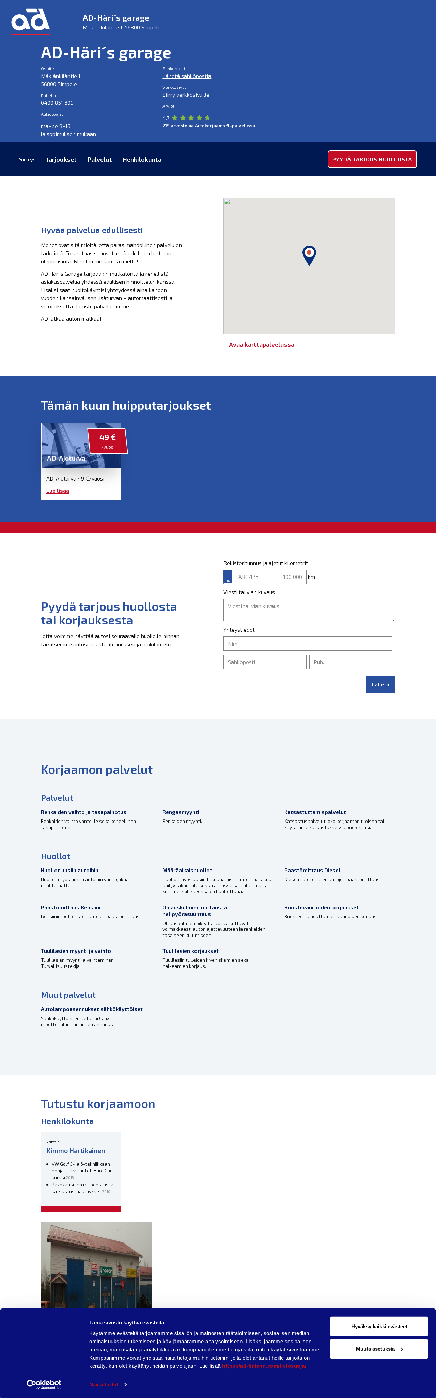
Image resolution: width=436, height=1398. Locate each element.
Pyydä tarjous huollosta (372, 159)
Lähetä (380, 684)
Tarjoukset (61, 159)
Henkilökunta (142, 159)
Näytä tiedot (103, 1384)
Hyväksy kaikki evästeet (379, 1326)
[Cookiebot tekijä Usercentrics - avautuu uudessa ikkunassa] (44, 1385)
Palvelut (100, 159)
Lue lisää (57, 490)
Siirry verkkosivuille (185, 94)
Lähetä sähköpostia (186, 75)
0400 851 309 (57, 102)
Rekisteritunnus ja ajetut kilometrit (265, 562)
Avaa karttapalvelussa (261, 344)
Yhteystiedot (239, 629)
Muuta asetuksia (375, 1348)
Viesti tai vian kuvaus (249, 592)
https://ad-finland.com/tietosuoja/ (264, 1366)
